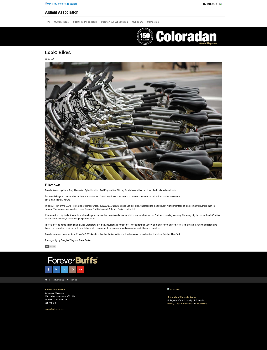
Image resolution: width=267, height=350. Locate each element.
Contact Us (153, 22)
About (47, 280)
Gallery (52, 247)
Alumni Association (61, 12)
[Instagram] (72, 269)
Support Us (72, 280)
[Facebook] (48, 269)
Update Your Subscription (114, 22)
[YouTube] (80, 269)
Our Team (137, 22)
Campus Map (201, 304)
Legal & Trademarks (185, 304)
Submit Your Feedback (85, 22)
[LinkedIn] (56, 269)
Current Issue (61, 22)
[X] (64, 269)
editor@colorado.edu (54, 309)
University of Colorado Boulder (182, 297)
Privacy (170, 304)
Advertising (59, 280)
